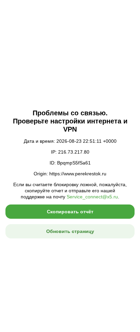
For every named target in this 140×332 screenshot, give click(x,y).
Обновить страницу (70, 231)
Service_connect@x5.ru (92, 196)
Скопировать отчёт (70, 211)
